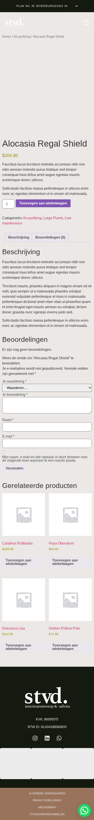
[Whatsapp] (59, 738)
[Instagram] (35, 738)
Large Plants (53, 218)
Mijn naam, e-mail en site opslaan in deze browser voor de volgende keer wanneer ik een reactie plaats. (44, 458)
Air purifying (22, 36)
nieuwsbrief (47, 807)
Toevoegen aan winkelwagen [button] (18, 562)
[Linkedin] (47, 738)
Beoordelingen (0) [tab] (50, 237)
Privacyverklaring (47, 800)
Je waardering (14, 381)
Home (6, 36)
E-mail (8, 436)
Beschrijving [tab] (18, 237)
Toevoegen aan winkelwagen (43, 203)
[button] (84, 810)
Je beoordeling (15, 394)
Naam (8, 420)
